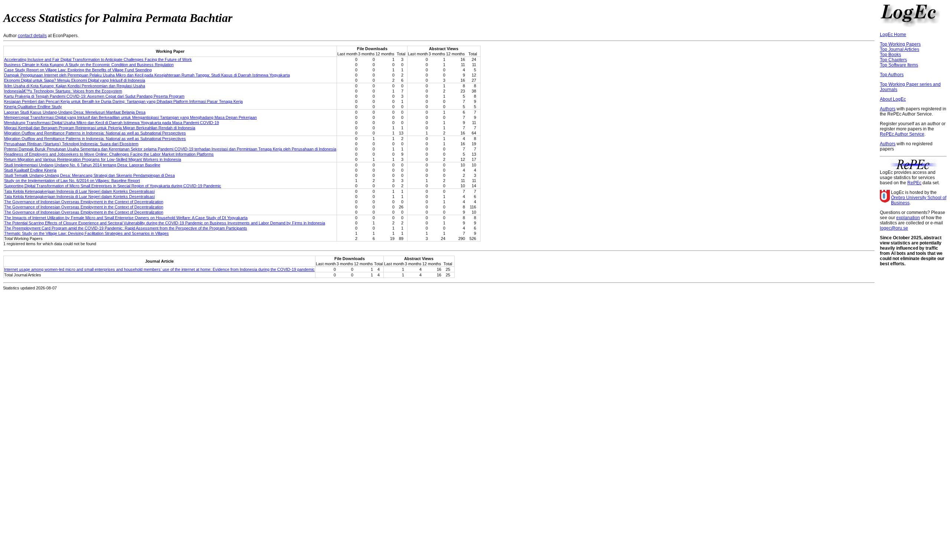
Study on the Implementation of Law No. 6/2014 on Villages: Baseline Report (72, 180)
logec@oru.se (894, 228)
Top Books (890, 54)
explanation (908, 217)
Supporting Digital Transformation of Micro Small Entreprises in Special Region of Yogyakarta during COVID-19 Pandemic (112, 186)
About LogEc (893, 99)
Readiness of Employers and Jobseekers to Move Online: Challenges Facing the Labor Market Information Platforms (109, 154)
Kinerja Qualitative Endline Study (33, 106)
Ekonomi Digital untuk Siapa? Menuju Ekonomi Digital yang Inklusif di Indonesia (74, 80)
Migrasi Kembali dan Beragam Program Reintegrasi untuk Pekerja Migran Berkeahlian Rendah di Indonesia (99, 128)
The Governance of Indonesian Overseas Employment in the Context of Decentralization (83, 202)
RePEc (914, 182)
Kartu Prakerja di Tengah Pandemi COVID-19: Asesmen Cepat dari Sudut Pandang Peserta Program (94, 96)
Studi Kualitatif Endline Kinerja (30, 170)
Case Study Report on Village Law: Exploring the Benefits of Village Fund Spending (78, 70)
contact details (32, 35)
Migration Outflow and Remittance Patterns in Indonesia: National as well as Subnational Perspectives (95, 133)
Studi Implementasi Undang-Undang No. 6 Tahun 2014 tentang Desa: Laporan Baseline (82, 165)
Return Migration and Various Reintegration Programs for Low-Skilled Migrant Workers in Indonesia (92, 159)
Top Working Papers (900, 44)
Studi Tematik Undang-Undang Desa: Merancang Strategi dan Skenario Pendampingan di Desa (89, 175)
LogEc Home (893, 34)
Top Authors (892, 74)
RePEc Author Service (902, 134)
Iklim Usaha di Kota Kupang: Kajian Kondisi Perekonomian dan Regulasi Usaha (74, 86)
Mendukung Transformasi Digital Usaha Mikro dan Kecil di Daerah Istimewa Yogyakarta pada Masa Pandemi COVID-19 (111, 122)
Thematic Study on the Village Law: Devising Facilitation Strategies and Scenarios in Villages (86, 233)
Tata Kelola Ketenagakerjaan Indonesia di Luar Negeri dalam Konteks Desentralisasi (79, 191)
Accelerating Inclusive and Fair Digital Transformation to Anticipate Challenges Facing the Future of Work (98, 59)
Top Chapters (893, 59)
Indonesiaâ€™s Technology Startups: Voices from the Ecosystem (63, 91)
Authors (887, 108)
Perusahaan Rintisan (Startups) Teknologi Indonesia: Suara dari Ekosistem (71, 144)
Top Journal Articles (899, 49)
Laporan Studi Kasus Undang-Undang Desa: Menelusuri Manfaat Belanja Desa (74, 112)
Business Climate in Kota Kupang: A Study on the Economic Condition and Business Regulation (89, 64)
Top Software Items (899, 65)
